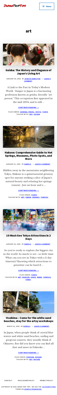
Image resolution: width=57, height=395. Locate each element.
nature (37, 359)
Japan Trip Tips (16, 8)
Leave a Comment (42, 164)
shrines (36, 197)
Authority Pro (49, 387)
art (31, 114)
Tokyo (45, 112)
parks (39, 277)
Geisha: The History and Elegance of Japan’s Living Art (28, 71)
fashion (26, 277)
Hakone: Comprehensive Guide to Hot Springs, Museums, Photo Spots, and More (28, 156)
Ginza (33, 277)
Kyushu (38, 357)
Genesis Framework (33, 389)
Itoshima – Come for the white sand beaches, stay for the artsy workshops (28, 319)
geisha (37, 114)
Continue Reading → (28, 107)
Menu (48, 6)
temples (44, 197)
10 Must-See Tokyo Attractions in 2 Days (28, 237)
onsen (28, 197)
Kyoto (38, 112)
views (28, 280)
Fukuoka (30, 357)
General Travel (27, 112)
